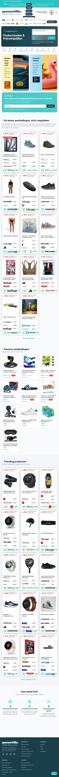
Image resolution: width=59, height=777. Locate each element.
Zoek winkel (51, 21)
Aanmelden (50, 106)
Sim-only (29, 14)
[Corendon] (22, 19)
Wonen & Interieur (25, 756)
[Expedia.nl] (40, 19)
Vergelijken (43, 751)
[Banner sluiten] (57, 5)
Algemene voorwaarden (27, 765)
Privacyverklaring (25, 762)
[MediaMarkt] (17, 19)
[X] (7, 754)
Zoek (51, 37)
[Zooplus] (13, 23)
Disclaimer (23, 767)
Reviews (42, 744)
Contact (4, 774)
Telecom (29, 10)
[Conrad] (40, 23)
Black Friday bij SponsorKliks (9, 769)
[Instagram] (10, 754)
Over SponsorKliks (6, 762)
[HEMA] (8, 23)
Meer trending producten (28, 679)
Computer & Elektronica (27, 751)
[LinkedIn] (14, 754)
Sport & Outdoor (25, 749)
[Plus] (22, 23)
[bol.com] (4, 19)
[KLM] (26, 23)
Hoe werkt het (5, 765)
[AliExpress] (31, 23)
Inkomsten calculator (7, 767)
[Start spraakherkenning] (33, 37)
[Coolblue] (13, 19)
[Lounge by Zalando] (44, 23)
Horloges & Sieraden (26, 753)
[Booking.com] (8, 19)
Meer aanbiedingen (28, 338)
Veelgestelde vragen (7, 772)
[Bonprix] (35, 23)
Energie (29, 7)
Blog (41, 746)
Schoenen (23, 746)
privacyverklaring (21, 109)
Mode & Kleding (25, 744)
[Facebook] (3, 754)
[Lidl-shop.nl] (17, 23)
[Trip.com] (31, 19)
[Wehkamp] (35, 19)
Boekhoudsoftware (29, 17)
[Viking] (26, 19)
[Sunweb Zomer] (44, 19)
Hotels (29, 4)
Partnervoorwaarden (26, 769)
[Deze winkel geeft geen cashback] (36, 18)
